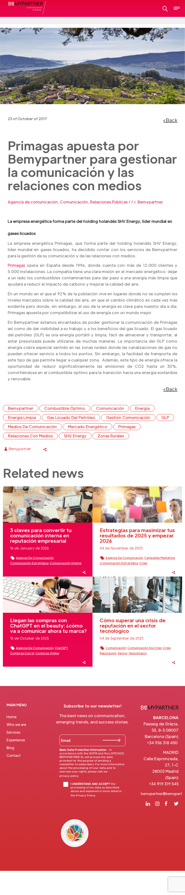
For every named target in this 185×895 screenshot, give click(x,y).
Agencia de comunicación (33, 201)
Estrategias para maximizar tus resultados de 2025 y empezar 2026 (137, 535)
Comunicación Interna (65, 563)
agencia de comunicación (35, 558)
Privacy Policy (85, 795)
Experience (16, 740)
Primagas (16, 265)
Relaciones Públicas (109, 201)
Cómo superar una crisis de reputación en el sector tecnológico (132, 625)
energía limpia (22, 417)
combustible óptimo (64, 408)
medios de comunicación (32, 426)
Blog (10, 747)
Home (12, 717)
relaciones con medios (30, 435)
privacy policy (69, 775)
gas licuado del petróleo (71, 417)
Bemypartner (150, 201)
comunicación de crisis (144, 648)
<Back (170, 120)
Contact (14, 755)
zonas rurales (111, 435)
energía (142, 408)
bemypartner (20, 408)
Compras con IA (22, 653)
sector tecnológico (132, 653)
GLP (165, 417)
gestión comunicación (128, 417)
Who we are (16, 724)
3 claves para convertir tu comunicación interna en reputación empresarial (41, 535)
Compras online (47, 653)
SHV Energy (75, 435)
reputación (108, 653)
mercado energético (87, 426)
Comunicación (74, 201)
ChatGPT (61, 648)
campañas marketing (159, 558)
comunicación (110, 408)
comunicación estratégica (29, 563)
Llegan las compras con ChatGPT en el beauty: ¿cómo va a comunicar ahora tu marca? (48, 625)
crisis (143, 563)
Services (13, 732)
